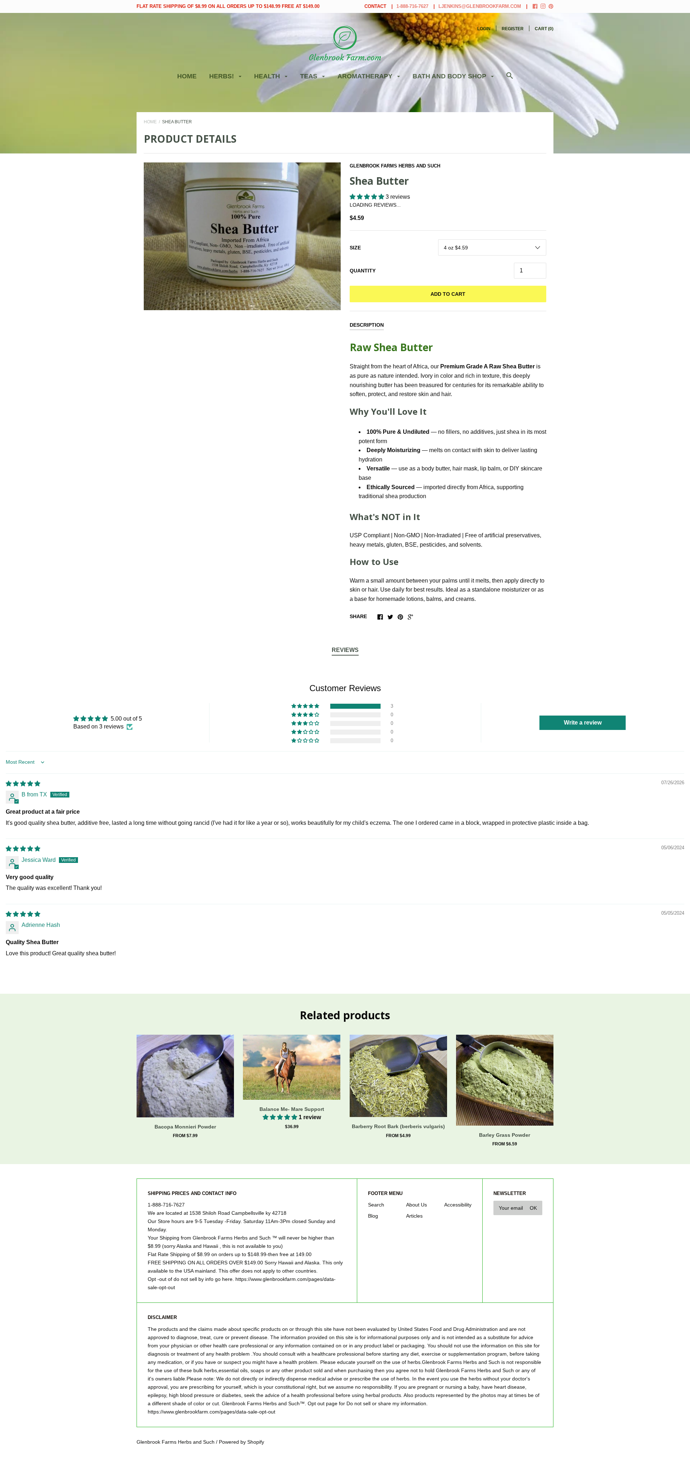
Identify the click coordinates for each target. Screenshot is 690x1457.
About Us (416, 1205)
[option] (242, 236)
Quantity (363, 271)
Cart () (544, 28)
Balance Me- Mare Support (291, 1109)
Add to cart (448, 294)
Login (484, 28)
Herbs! (222, 76)
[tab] (345, 650)
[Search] (509, 79)
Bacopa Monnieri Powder (185, 1127)
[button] (368, 197)
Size (355, 248)
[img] (23, 784)
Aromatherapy (365, 76)
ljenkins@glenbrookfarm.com (479, 6)
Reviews (345, 650)
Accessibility (458, 1205)
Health (268, 76)
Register (513, 28)
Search (376, 1205)
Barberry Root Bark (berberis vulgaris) (398, 1126)
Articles (414, 1216)
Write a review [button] (583, 723)
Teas (309, 76)
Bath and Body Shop (450, 76)
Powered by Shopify (241, 1442)
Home (187, 76)
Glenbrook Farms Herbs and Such (395, 166)
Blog (373, 1216)
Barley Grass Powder (504, 1135)
